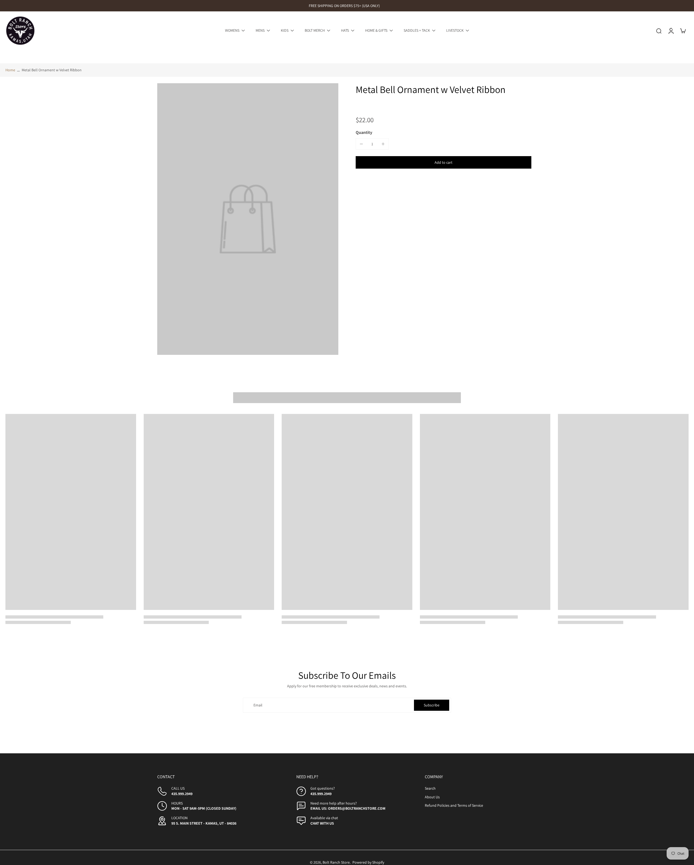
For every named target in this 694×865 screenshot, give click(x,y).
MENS (260, 30)
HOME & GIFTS (376, 30)
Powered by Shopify (368, 862)
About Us (432, 797)
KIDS (284, 30)
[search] (659, 30)
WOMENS (232, 30)
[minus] (361, 144)
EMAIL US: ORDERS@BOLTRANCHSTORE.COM (347, 808)
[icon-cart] (683, 31)
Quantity (364, 132)
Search (430, 788)
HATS (345, 30)
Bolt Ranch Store (336, 862)
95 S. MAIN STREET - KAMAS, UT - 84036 (203, 823)
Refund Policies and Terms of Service (454, 805)
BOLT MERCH (315, 30)
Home (10, 69)
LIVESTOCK (455, 30)
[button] (443, 162)
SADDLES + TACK (417, 30)
